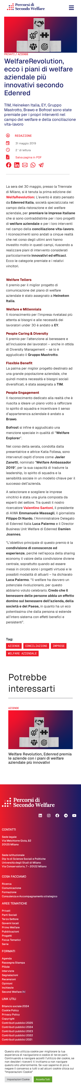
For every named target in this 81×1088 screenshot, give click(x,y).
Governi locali (10, 923)
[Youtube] (74, 815)
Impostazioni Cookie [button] (18, 1079)
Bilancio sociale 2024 (15, 1006)
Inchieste (8, 987)
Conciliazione (36, 646)
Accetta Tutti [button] (43, 1079)
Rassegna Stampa (13, 962)
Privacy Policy (11, 1014)
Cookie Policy (10, 1010)
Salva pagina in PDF (28, 157)
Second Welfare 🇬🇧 (13, 991)
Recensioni (9, 979)
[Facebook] (8, 166)
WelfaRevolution (20, 197)
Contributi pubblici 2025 (17, 1023)
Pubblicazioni (10, 931)
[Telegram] (66, 815)
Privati (9, 54)
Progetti (7, 935)
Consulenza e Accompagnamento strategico (29, 896)
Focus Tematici (11, 940)
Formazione (9, 892)
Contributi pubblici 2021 (17, 1039)
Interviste (8, 971)
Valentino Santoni (38, 508)
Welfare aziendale (22, 653)
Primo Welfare (11, 927)
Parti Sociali (9, 915)
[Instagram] (49, 815)
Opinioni (7, 983)
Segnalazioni (10, 975)
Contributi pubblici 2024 (17, 1027)
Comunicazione (11, 888)
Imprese (59, 646)
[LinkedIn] (16, 166)
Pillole (6, 966)
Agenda (7, 958)
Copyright (8, 1018)
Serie (5, 944)
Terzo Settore (10, 919)
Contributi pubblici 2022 (17, 1035)
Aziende (23, 54)
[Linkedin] (40, 815)
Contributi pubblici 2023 (17, 1031)
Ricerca (6, 884)
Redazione (23, 136)
